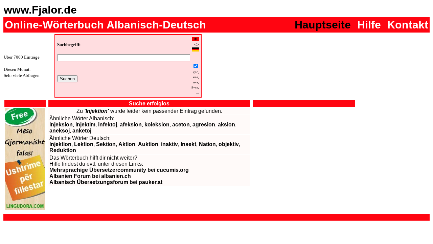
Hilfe (369, 25)
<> (196, 44)
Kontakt (407, 25)
